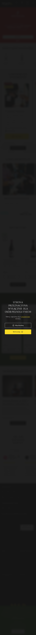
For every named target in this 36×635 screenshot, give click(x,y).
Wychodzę (19, 325)
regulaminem (25, 317)
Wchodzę (16, 332)
